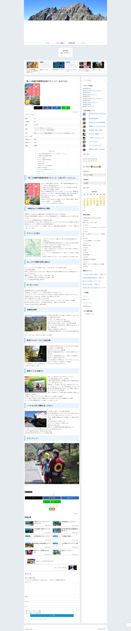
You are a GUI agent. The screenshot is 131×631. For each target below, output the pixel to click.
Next (106, 67)
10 (84, 200)
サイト (26, 606)
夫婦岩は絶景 (41, 163)
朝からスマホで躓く (88, 281)
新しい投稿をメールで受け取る (33, 613)
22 (100, 203)
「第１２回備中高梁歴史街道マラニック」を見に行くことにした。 (52, 153)
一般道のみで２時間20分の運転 (45, 155)
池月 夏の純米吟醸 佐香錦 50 (90, 277)
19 (91, 203)
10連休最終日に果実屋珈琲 (89, 259)
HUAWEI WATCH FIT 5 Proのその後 (92, 218)
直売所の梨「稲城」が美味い (96, 130)
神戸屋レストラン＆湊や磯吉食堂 (97, 122)
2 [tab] (66, 75)
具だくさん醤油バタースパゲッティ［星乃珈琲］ (94, 235)
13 (94, 200)
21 (97, 203)
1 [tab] (64, 75)
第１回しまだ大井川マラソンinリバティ (92, 98)
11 (87, 200)
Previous (25, 67)
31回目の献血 (86, 254)
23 (104, 203)
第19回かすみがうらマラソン (90, 102)
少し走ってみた (41, 161)
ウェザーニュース (93, 141)
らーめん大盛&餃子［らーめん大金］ (92, 240)
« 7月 (84, 210)
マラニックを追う (42, 157)
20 (94, 203)
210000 (84, 250)
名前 (26, 596)
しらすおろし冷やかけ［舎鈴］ (90, 274)
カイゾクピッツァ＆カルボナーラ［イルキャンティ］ (94, 228)
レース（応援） (29, 491)
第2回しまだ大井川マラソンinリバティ (92, 90)
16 (104, 200)
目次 (50, 151)
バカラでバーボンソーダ (95, 145)
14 (97, 200)
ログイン (85, 296)
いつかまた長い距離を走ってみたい (45, 169)
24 (84, 205)
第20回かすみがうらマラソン (90, 94)
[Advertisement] (65, 30)
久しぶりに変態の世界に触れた (45, 159)
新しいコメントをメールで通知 (33, 611)
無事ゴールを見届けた (43, 167)
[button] (78, 463)
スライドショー (41, 171)
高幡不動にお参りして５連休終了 (97, 149)
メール (27, 601)
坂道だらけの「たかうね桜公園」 (45, 165)
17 (84, 203)
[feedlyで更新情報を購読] (50, 509)
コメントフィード (87, 302)
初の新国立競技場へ (94, 118)
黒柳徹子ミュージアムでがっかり (97, 126)
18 (87, 203)
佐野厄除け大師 (86, 245)
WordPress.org (86, 306)
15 (100, 200)
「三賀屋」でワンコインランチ (96, 137)
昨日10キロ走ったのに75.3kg (90, 287)
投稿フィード (86, 299)
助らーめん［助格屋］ (94, 133)
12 (91, 200)
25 (87, 205)
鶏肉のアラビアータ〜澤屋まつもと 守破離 (93, 264)
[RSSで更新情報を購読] (53, 509)
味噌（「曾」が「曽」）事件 (90, 222)
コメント (27, 582)
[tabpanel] (32, 67)
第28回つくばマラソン (88, 106)
